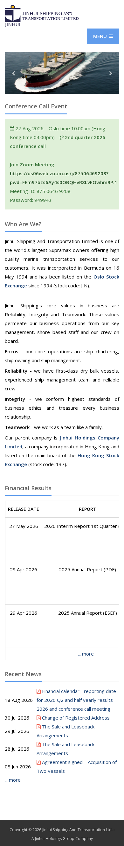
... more (86, 654)
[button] (13, 81)
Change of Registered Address (75, 718)
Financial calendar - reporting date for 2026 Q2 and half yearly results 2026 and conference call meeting (76, 700)
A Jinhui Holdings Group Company (62, 838)
